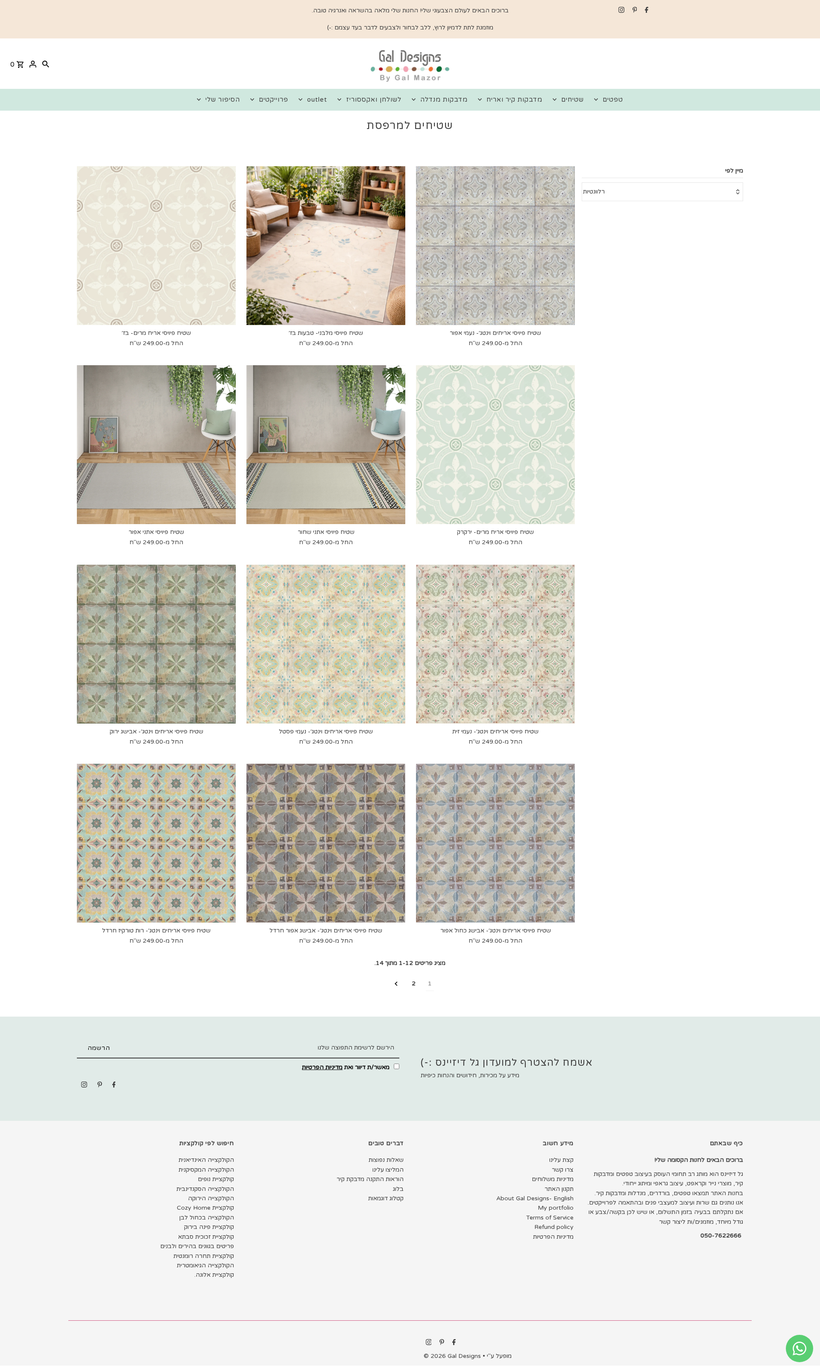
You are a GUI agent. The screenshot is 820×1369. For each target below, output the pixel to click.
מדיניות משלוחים (553, 1179)
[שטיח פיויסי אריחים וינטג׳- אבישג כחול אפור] (495, 843)
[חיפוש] (45, 63)
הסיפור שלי (222, 99)
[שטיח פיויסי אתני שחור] (325, 444)
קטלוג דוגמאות (386, 1198)
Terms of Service (550, 1217)
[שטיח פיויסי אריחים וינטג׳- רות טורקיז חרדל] (156, 843)
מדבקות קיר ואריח (514, 99)
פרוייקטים (273, 99)
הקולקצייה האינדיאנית (206, 1160)
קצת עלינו (561, 1160)
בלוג (398, 1189)
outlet (317, 99)
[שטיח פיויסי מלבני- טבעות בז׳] (325, 245)
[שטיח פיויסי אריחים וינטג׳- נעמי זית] (495, 644)
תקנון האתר (559, 1189)
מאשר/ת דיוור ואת (346, 1067)
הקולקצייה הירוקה (211, 1198)
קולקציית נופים (216, 1179)
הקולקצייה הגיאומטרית (205, 1265)
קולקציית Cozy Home (205, 1207)
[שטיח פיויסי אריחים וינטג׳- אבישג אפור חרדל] (325, 843)
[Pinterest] (633, 10)
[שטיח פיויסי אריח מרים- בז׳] (156, 245)
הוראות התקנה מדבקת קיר (370, 1179)
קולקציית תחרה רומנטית (203, 1256)
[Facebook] (645, 10)
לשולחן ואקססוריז (373, 99)
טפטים (613, 99)
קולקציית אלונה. (214, 1274)
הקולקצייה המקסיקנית (206, 1169)
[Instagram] (620, 10)
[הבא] (396, 984)
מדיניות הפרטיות (322, 1067)
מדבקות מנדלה (444, 99)
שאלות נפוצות (386, 1160)
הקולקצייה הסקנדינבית (205, 1189)
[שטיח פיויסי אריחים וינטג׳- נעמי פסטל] (325, 644)
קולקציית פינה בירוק (209, 1227)
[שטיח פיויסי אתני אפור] (156, 444)
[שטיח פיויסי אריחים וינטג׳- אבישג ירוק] (156, 644)
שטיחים (572, 99)
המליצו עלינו (388, 1169)
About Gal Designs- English (535, 1198)
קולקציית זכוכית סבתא (206, 1236)
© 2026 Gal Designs (453, 1356)
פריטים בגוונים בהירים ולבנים (197, 1246)
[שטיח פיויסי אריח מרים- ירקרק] (495, 444)
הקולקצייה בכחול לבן (206, 1217)
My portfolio (556, 1207)
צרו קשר (563, 1169)
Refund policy (554, 1227)
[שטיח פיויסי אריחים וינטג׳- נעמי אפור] (495, 245)
